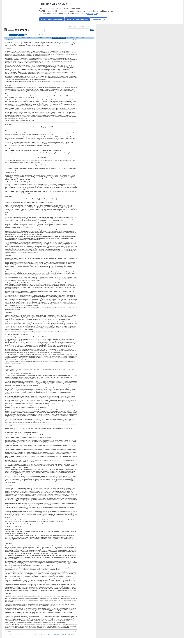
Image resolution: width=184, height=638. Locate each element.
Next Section (8, 631)
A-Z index (6, 634)
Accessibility (69, 26)
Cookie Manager (71, 634)
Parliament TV (71, 37)
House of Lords (21, 37)
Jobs (35, 634)
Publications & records (59, 37)
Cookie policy (63, 634)
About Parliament (44, 35)
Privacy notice (57, 634)
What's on (29, 37)
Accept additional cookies (52, 19)
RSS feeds (84, 26)
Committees (48, 37)
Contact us (91, 26)
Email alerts (76, 26)
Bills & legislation (38, 37)
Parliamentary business (17, 35)
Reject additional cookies (77, 19)
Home (6, 35)
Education (69, 35)
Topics (82, 37)
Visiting (62, 35)
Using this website (42, 634)
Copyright (50, 634)
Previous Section (9, 39)
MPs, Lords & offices (31, 35)
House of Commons (10, 37)
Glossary (12, 634)
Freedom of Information (27, 634)
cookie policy (92, 14)
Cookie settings (98, 19)
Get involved (55, 35)
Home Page (74, 39)
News (77, 37)
